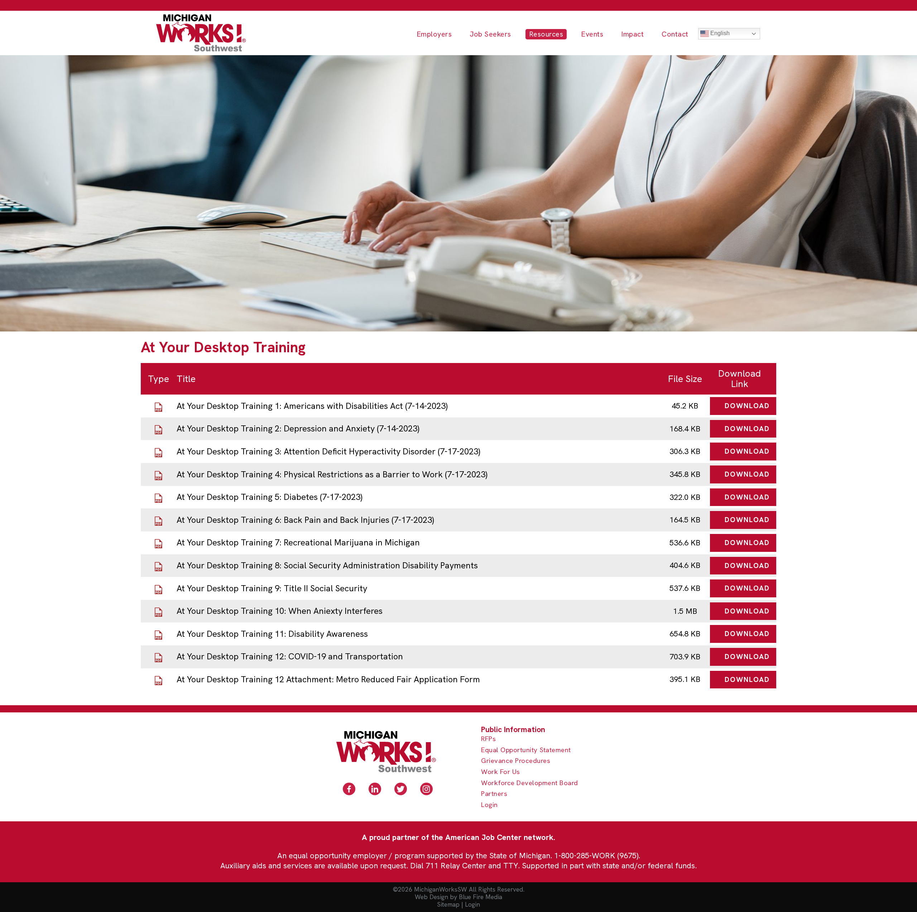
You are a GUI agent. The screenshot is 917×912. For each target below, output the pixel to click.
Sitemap (448, 904)
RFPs (488, 739)
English (719, 33)
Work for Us (500, 772)
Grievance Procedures (515, 761)
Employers (434, 34)
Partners (494, 794)
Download (747, 405)
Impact (632, 34)
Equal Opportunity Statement (526, 750)
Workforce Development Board (529, 783)
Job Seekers (490, 34)
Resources (546, 34)
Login (489, 805)
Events (592, 34)
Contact (675, 34)
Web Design (431, 897)
